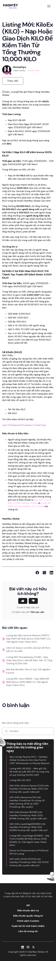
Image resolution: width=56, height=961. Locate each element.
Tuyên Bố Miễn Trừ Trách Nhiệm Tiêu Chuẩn (29, 505)
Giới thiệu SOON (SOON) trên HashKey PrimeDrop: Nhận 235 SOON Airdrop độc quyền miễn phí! (29, 862)
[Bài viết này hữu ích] (22, 601)
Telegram (41, 424)
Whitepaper (16, 424)
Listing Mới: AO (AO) (20, 780)
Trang (5, 424)
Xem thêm (11, 868)
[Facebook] (37, 572)
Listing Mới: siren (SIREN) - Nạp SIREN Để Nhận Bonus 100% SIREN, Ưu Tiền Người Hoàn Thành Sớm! (27, 682)
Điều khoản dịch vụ (28, 910)
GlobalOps (19, 67)
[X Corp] (44, 572)
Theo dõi (12, 81)
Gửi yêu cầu (37, 612)
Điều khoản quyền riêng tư (28, 915)
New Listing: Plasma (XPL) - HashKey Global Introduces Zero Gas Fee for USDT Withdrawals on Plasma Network (29, 760)
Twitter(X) (29, 424)
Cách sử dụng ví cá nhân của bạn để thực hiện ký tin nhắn (28, 649)
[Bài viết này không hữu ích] (33, 601)
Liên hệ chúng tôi (28, 931)
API (28, 905)
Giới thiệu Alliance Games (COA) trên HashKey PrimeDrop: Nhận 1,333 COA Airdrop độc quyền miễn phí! (29, 789)
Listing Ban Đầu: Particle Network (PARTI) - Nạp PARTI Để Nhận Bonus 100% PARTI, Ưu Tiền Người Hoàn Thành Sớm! (28, 638)
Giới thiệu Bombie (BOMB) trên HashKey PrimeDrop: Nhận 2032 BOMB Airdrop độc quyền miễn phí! (28, 815)
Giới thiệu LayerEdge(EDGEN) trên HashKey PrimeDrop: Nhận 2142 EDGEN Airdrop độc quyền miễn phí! (28, 827)
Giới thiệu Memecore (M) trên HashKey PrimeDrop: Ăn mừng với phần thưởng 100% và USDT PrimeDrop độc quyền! (27, 802)
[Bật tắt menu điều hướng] (49, 6)
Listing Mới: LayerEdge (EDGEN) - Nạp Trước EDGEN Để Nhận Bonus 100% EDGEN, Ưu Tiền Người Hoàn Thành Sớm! (29, 840)
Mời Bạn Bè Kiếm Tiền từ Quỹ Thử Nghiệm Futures (28, 671)
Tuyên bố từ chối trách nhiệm (28, 926)
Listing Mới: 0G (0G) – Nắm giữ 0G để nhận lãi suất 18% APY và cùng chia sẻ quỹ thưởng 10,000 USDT (29, 771)
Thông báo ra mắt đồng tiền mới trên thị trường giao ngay (27, 747)
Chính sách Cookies (28, 920)
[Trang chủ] (11, 6)
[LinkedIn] (51, 572)
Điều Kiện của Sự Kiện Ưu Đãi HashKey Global (29, 501)
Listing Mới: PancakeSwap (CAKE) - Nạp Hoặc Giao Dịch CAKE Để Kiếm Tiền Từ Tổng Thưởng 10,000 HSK (29, 660)
